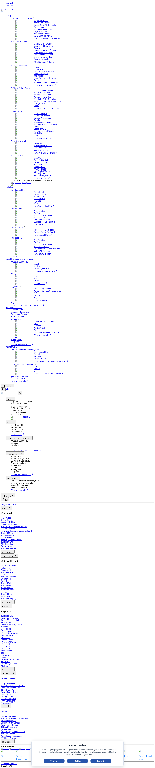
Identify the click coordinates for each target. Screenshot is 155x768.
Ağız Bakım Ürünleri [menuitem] (42, 97)
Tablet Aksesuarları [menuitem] (42, 59)
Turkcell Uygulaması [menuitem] (42, 289)
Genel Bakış (6, 520)
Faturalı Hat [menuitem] (39, 192)
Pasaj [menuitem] (8, 16)
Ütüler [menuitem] (36, 67)
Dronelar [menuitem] (37, 127)
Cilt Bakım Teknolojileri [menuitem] (43, 90)
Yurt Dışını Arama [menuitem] (41, 218)
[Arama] (3, 389)
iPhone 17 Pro (7, 640)
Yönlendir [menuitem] (38, 266)
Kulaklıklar (5, 662)
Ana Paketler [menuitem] (39, 211)
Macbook (5, 655)
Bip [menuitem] (35, 371)
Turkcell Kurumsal (8, 548)
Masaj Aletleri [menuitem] (39, 103)
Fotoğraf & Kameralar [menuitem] (43, 122)
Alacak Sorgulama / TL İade (13, 732)
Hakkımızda (6, 518)
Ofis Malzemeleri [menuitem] (41, 173)
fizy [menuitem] (35, 279)
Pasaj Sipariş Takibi (9, 692)
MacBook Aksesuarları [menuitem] (43, 53)
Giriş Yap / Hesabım (9, 683)
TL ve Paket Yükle (9, 690)
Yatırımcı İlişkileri (8, 522)
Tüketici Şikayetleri (9, 727)
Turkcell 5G (6, 583)
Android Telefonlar (9, 635)
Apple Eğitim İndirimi (10, 620)
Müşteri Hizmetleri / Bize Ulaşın (14, 719)
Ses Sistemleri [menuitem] (40, 148)
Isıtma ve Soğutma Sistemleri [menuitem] (46, 82)
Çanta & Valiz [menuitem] (39, 167)
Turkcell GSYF (7, 542)
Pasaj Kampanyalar (9, 618)
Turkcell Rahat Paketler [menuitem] (44, 230)
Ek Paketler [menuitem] (39, 213)
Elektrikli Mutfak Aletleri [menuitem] (44, 71)
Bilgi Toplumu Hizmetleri (11, 540)
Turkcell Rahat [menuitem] (40, 194)
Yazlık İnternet (7, 588)
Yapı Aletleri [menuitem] (39, 76)
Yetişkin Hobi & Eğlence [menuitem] (44, 131)
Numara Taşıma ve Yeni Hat (13, 686)
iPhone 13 (5, 649)
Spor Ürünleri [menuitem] (39, 158)
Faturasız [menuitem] (38, 356)
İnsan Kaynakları (8, 529)
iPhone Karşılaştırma (10, 633)
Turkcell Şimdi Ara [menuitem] (41, 268)
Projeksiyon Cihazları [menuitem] (43, 146)
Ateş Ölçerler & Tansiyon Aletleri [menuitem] (47, 101)
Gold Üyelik (6, 694)
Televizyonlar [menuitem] (39, 143)
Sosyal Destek (7, 546)
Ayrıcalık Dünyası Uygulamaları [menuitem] (47, 291)
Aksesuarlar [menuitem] (39, 27)
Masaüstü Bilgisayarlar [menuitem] (43, 46)
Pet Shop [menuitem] (38, 164)
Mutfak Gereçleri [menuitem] (41, 74)
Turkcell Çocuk (7, 590)
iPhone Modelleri (8, 631)
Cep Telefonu (6, 629)
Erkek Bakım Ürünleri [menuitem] (43, 95)
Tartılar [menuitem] (36, 106)
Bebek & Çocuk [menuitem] (40, 162)
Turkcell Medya (7, 533)
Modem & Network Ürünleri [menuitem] (45, 50)
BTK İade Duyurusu (9, 738)
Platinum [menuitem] (37, 201)
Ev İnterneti (6, 579)
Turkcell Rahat (7, 572)
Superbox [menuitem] (38, 326)
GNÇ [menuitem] (36, 203)
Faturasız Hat (6, 570)
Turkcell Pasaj (7, 616)
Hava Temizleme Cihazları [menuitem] (45, 78)
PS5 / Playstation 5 (9, 664)
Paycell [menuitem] (37, 297)
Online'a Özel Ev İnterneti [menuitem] (44, 321)
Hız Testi (4, 592)
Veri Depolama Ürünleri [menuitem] (44, 55)
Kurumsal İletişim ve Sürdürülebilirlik (16, 531)
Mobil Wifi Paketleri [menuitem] (42, 220)
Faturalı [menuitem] (37, 354)
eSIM (3, 575)
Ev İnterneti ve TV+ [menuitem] (14, 308)
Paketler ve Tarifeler (9, 566)
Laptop (4, 657)
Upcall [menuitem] (36, 264)
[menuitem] (23, 18)
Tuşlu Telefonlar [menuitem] (40, 32)
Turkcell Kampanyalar (10, 598)
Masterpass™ (7, 703)
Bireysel (9, 3)
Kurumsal (10, 5)
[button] (82, 402)
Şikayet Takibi (7, 729)
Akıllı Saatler (6, 651)
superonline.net (7, 9)
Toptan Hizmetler (8, 535)
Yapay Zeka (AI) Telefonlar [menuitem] (45, 25)
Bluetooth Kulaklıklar (10, 659)
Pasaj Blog (5, 596)
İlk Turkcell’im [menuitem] (39, 196)
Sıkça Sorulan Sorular (10, 723)
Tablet (3, 653)
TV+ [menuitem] (35, 276)
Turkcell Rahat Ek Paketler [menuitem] (45, 232)
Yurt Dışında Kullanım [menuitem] (43, 215)
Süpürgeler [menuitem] (38, 69)
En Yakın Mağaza (8, 721)
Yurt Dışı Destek (8, 734)
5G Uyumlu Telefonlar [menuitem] (43, 36)
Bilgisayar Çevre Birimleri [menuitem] (45, 57)
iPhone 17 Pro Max (9, 642)
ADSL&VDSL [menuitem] (39, 328)
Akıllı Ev (4, 666)
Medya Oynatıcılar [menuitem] (41, 150)
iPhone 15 (5, 646)
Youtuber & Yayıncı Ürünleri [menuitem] (45, 125)
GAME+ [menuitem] (37, 281)
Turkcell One (6, 585)
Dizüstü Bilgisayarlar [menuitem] (42, 44)
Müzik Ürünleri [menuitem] (40, 133)
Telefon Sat (6, 622)
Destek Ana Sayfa (8, 716)
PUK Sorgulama (8, 701)
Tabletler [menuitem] (37, 48)
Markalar (4, 627)
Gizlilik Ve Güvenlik (9, 524)
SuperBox (5, 581)
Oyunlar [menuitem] (37, 120)
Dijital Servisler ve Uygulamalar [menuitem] (19, 259)
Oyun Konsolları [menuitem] (40, 114)
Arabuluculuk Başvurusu (11, 736)
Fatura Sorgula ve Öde (10, 688)
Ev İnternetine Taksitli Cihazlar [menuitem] (47, 332)
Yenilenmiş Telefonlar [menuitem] (43, 34)
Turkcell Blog (6, 594)
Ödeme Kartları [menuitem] (40, 135)
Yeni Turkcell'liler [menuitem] (41, 352)
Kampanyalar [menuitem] (11, 347)
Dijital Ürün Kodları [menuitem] (42, 116)
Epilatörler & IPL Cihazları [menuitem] (45, 99)
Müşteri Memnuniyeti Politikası (14, 527)
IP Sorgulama (7, 696)
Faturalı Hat (6, 568)
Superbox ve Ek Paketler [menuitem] (44, 222)
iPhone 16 (5, 644)
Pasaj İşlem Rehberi (9, 725)
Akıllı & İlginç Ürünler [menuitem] (43, 175)
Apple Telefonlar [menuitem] (41, 21)
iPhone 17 (5, 638)
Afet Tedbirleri (7, 544)
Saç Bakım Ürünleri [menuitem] (42, 93)
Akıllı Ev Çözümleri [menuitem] (42, 160)
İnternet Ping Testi (8, 699)
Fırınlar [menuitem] (37, 80)
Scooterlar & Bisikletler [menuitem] (43, 129)
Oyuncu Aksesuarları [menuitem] (42, 118)
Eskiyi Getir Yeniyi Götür (11, 625)
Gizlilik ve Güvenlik (9, 764)
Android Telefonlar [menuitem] (41, 23)
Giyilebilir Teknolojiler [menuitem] (43, 29)
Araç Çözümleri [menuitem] (40, 169)
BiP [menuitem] (35, 293)
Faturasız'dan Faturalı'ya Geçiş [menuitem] (47, 249)
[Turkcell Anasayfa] (8, 11)
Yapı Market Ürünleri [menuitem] (42, 171)
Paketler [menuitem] (9, 187)
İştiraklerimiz (6, 537)
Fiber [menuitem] (36, 324)
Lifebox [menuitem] (37, 295)
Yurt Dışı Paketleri (8, 577)
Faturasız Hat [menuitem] (39, 199)
